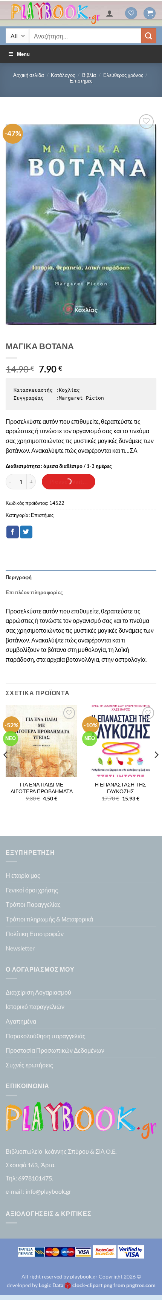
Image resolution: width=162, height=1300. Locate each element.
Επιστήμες (81, 81)
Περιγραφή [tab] (19, 577)
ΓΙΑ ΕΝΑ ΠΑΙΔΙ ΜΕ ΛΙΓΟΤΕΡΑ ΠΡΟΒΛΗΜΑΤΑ (42, 788)
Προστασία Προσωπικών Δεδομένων (55, 1050)
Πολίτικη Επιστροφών (35, 933)
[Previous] (6, 769)
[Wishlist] (131, 13)
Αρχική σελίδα (28, 75)
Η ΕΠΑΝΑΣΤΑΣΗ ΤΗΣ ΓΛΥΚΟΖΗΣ (120, 788)
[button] (150, 13)
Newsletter (20, 948)
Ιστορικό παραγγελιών (35, 1006)
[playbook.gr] (55, 13)
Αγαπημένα (21, 1021)
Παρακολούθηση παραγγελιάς (46, 1035)
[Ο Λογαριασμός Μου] (109, 13)
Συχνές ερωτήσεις (29, 1065)
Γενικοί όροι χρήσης (32, 890)
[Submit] (148, 35)
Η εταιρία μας (23, 875)
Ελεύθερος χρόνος (123, 75)
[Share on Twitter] (26, 532)
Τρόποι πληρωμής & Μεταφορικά (49, 919)
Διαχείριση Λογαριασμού (38, 992)
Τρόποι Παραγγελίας (33, 904)
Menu (23, 53)
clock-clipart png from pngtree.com (114, 1285)
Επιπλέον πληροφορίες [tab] (34, 592)
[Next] (155, 769)
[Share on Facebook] (12, 532)
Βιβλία (89, 75)
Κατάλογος (63, 75)
